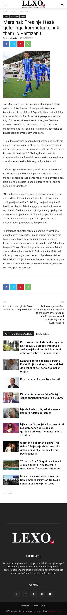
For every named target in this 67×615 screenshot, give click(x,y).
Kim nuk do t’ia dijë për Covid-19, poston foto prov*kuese (18, 308)
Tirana (35, 605)
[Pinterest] (20, 44)
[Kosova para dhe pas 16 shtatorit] (11, 382)
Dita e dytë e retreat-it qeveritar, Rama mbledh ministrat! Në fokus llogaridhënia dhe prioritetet (40, 480)
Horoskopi (25, 605)
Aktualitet (24, 11)
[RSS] (33, 594)
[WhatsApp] (28, 44)
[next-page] (10, 492)
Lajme (14, 11)
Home (5, 11)
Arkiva (43, 605)
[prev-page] (5, 492)
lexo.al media (11, 38)
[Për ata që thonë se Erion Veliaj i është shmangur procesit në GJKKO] (11, 398)
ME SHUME (42, 333)
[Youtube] (50, 594)
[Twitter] (13, 44)
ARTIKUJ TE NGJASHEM (18, 333)
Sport (23, 17)
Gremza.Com (55, 611)
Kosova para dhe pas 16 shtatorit (40, 379)
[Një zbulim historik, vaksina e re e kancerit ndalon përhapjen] (11, 413)
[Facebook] (6, 44)
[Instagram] (25, 594)
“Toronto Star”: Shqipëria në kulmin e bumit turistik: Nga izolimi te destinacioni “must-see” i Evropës (41, 465)
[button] (5, 4)
